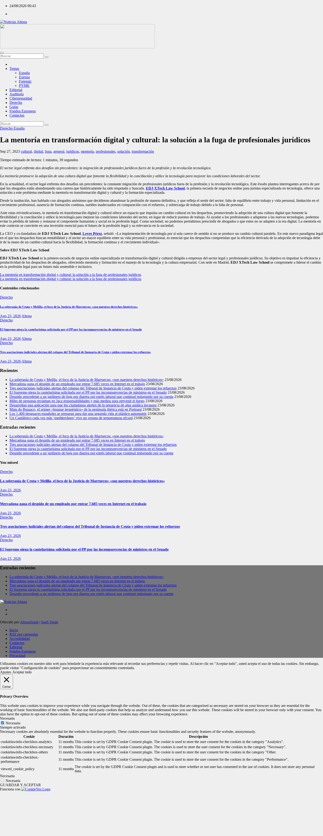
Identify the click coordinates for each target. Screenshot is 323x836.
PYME (24, 86)
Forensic (25, 81)
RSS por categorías (23, 634)
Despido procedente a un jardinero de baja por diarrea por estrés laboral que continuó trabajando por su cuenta (91, 397)
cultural (26, 151)
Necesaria (13, 723)
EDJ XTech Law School (165, 188)
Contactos (16, 115)
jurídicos (72, 151)
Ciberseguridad (20, 98)
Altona (27, 316)
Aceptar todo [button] (22, 672)
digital (38, 151)
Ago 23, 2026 (10, 316)
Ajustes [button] (5, 672)
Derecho (15, 103)
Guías (13, 107)
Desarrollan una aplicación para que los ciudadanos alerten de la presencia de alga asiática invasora (83, 405)
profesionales (105, 151)
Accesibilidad (19, 639)
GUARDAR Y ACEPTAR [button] (20, 785)
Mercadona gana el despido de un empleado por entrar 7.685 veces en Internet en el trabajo (77, 384)
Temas (14, 69)
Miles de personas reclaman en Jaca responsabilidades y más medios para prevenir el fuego (76, 401)
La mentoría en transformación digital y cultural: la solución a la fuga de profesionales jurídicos (70, 275)
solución (123, 151)
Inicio (13, 630)
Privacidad (17, 656)
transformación (143, 151)
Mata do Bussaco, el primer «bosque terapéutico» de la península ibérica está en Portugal (75, 409)
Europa (24, 77)
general (58, 151)
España (24, 73)
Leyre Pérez (92, 234)
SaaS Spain (49, 622)
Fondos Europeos (22, 111)
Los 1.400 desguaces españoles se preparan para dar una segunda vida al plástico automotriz (78, 414)
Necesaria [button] (7, 718)
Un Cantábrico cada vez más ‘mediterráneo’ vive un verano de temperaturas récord (71, 418)
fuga (48, 151)
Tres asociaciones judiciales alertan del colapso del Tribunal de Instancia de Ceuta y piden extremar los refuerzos (75, 352)
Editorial (15, 90)
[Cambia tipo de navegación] (2, 52)
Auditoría (16, 94)
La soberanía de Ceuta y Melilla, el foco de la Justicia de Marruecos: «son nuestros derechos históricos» (69, 306)
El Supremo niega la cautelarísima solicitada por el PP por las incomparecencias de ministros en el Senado (71, 329)
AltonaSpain (29, 622)
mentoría (87, 151)
